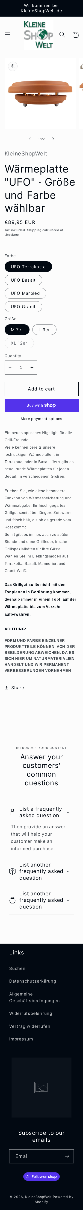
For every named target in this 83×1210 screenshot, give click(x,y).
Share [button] (17, 687)
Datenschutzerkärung (32, 980)
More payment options (41, 419)
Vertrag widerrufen (29, 1026)
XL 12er (22, 344)
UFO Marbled (25, 293)
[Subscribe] (67, 1156)
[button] (7, 34)
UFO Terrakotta (28, 266)
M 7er (17, 329)
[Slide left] (30, 139)
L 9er (44, 329)
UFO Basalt (23, 280)
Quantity (13, 356)
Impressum (21, 1038)
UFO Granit (23, 306)
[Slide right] (53, 139)
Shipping (34, 230)
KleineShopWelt (38, 1197)
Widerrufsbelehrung (30, 1013)
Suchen (17, 968)
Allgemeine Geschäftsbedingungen (34, 997)
